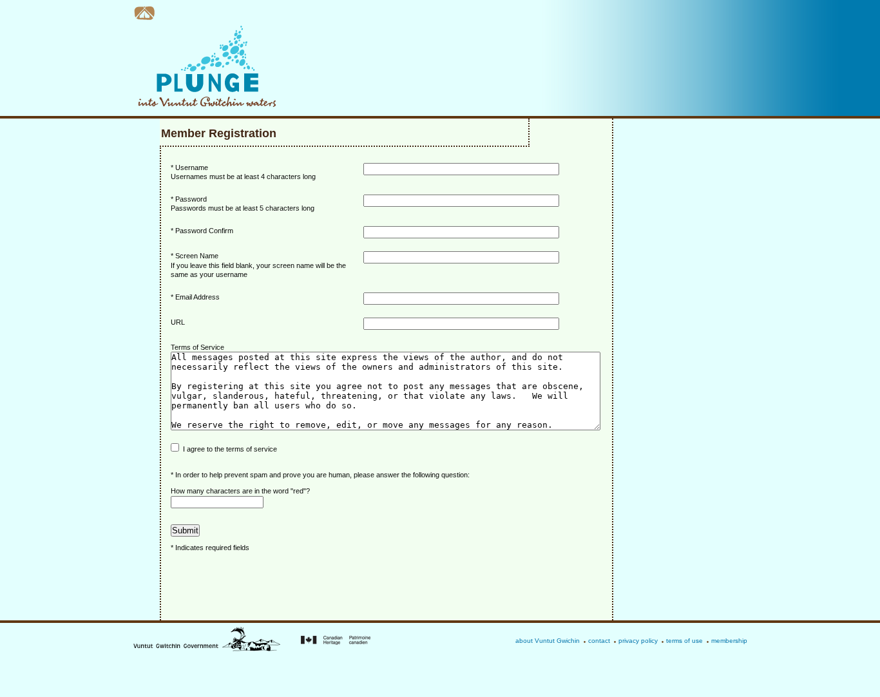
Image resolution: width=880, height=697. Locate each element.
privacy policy (638, 640)
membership (729, 640)
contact (599, 640)
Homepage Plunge (144, 13)
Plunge (204, 66)
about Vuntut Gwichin (547, 640)
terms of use (684, 640)
